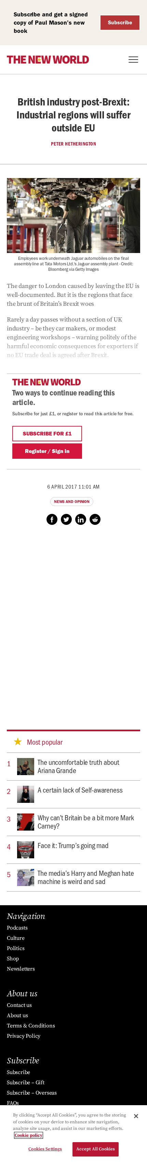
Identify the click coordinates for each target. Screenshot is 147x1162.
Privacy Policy (23, 1036)
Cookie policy (28, 1135)
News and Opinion (72, 501)
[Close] (136, 1116)
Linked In (80, 519)
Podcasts (17, 927)
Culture (16, 938)
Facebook (51, 519)
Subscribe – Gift (25, 1082)
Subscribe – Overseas (32, 1092)
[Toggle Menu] (133, 59)
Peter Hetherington (73, 144)
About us (17, 1015)
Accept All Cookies (95, 1149)
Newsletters (21, 968)
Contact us (19, 1005)
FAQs (13, 1103)
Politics (15, 948)
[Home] (48, 59)
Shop (13, 958)
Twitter (66, 519)
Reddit (95, 519)
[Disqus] (73, 620)
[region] (73, 1133)
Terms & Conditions (31, 1025)
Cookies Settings (45, 1149)
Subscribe (120, 22)
